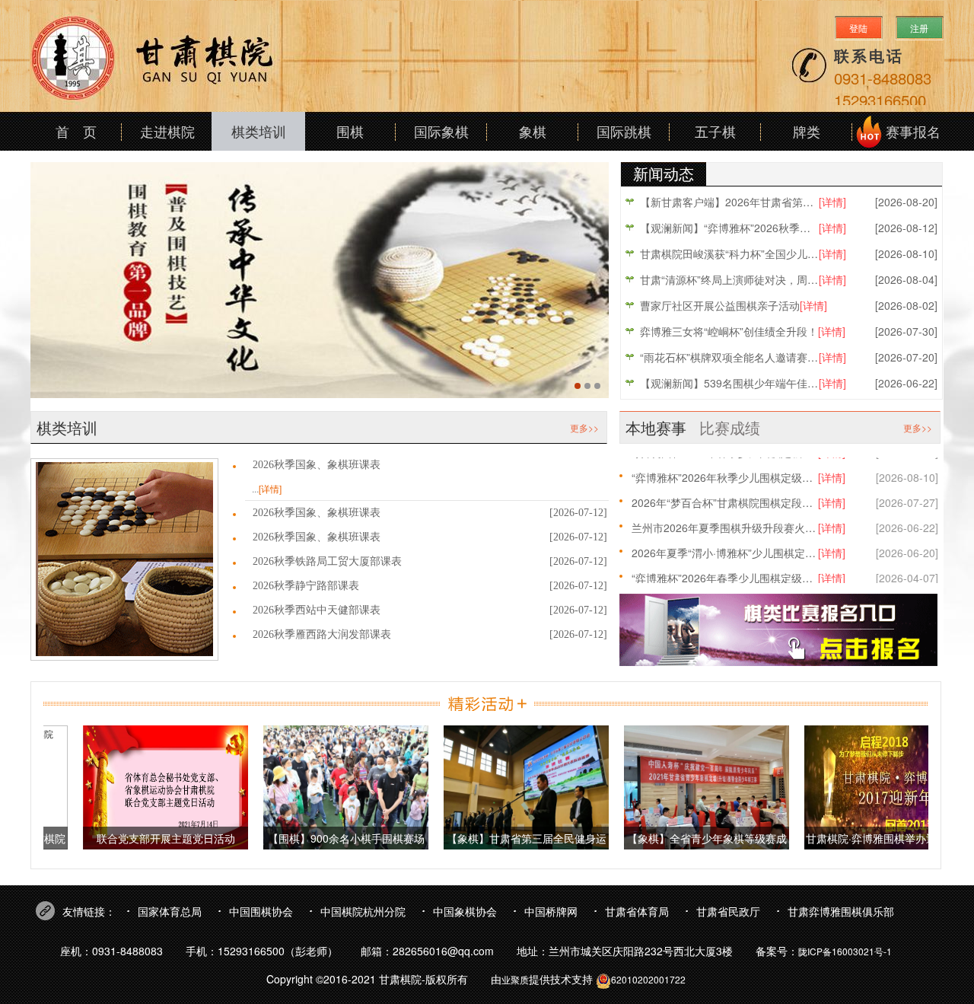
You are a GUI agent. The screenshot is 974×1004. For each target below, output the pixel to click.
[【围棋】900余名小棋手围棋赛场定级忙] (330, 785)
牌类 (806, 131)
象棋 (532, 131)
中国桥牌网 (551, 911)
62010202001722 (648, 979)
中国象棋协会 (465, 911)
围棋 (350, 131)
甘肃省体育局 (637, 911)
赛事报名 (913, 131)
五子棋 (715, 131)
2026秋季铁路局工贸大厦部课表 (327, 561)
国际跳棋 (624, 131)
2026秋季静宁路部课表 (306, 585)
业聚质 (515, 979)
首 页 (76, 131)
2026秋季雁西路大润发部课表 (322, 634)
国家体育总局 (170, 911)
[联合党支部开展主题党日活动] (150, 785)
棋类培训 (258, 131)
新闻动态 (663, 173)
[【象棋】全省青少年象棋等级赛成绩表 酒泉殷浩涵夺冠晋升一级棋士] (691, 785)
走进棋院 (167, 131)
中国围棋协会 (261, 911)
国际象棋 (441, 131)
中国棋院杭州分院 (363, 911)
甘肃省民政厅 (728, 911)
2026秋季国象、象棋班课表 (316, 464)
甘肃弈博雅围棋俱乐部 (841, 911)
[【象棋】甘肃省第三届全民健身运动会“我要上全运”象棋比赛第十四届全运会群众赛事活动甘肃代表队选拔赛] (511, 785)
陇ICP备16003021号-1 (845, 951)
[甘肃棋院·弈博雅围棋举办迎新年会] (871, 785)
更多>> (584, 427)
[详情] (270, 489)
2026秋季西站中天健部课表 (316, 610)
